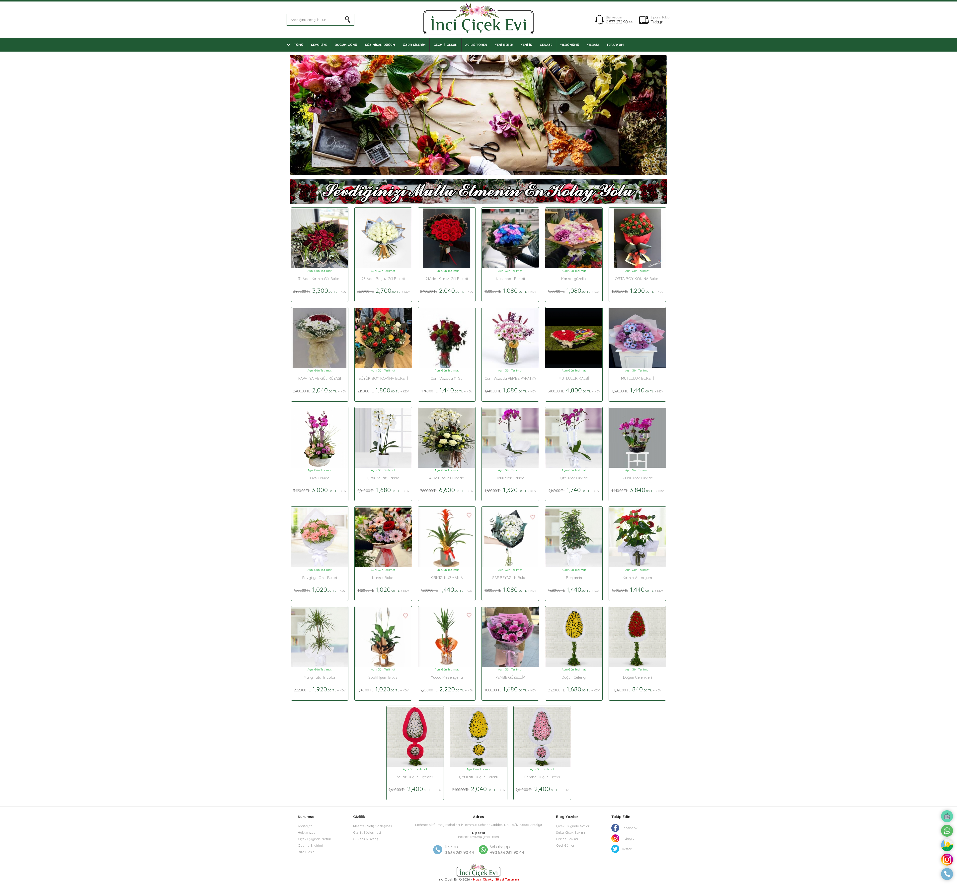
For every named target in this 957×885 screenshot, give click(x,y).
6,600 (446, 490)
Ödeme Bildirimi (310, 845)
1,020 (319, 589)
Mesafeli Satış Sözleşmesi (373, 826)
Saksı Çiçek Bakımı (570, 832)
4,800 (574, 390)
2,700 (383, 290)
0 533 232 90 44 (619, 21)
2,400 (415, 789)
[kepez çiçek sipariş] (478, 174)
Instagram (630, 838)
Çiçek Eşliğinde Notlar (314, 839)
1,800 (383, 390)
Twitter (627, 849)
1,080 (510, 290)
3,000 (319, 490)
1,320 (510, 490)
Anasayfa (305, 826)
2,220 (446, 689)
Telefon (451, 847)
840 (637, 689)
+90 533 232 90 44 (507, 849)
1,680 (383, 490)
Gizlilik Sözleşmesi (367, 832)
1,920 (319, 689)
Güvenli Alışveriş (365, 839)
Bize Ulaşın (306, 852)
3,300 (319, 290)
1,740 (574, 490)
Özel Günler (565, 845)
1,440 (446, 390)
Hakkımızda (307, 832)
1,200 (637, 290)
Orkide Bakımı (567, 839)
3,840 (637, 490)
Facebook (630, 828)
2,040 (446, 290)
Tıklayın (656, 21)
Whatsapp (500, 847)
